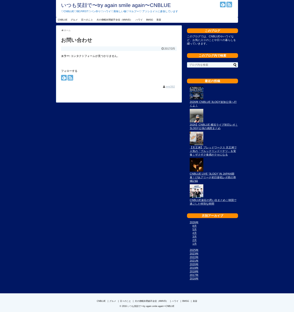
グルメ (74, 19)
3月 (194, 236)
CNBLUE (62, 19)
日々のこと (87, 19)
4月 (194, 233)
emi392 (170, 86)
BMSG (149, 19)
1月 (194, 243)
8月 (194, 226)
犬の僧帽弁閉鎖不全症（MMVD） (114, 19)
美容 (158, 19)
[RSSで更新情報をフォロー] (229, 4)
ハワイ (139, 19)
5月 (194, 229)
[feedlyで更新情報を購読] (223, 4)
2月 (194, 240)
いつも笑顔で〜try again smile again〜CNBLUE (116, 5)
